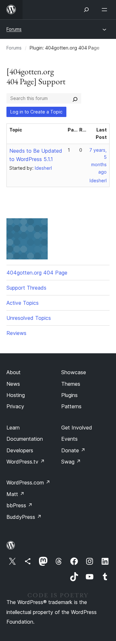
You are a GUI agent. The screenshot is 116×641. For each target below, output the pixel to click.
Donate (73, 450)
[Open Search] (86, 9)
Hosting (15, 395)
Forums (14, 29)
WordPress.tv (25, 461)
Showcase (73, 372)
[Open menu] (105, 9)
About (13, 372)
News (13, 384)
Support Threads (26, 287)
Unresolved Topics (28, 318)
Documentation (24, 439)
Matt (15, 494)
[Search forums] (75, 98)
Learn (13, 427)
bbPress (19, 505)
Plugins (69, 395)
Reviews (16, 333)
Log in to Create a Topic (36, 111)
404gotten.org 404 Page (36, 272)
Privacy (15, 406)
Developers (19, 450)
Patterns (71, 406)
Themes (70, 384)
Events (69, 439)
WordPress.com (28, 482)
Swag (71, 461)
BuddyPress (24, 517)
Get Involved (76, 427)
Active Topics (22, 303)
